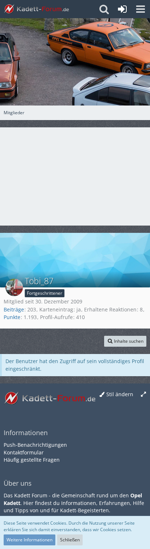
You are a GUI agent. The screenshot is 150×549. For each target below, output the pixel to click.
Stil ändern (119, 394)
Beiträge (14, 309)
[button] (140, 9)
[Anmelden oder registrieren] (122, 9)
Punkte (12, 317)
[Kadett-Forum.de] (36, 9)
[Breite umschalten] (143, 394)
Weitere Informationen (29, 540)
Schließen (70, 540)
